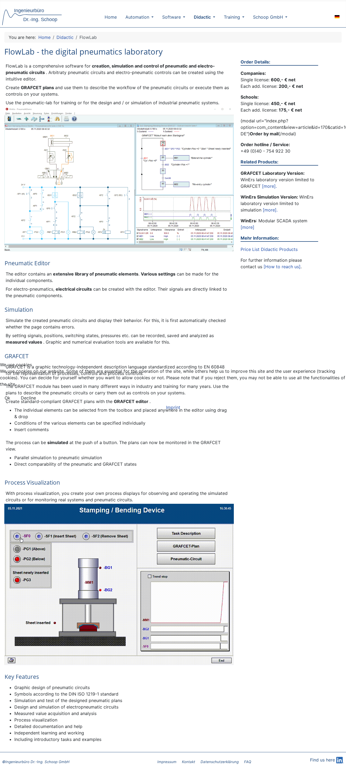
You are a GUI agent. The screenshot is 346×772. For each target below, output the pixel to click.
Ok (7, 398)
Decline (28, 398)
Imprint (173, 407)
